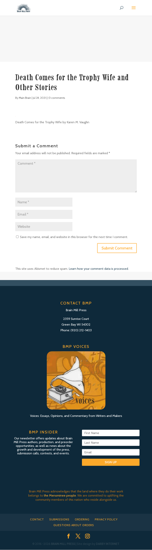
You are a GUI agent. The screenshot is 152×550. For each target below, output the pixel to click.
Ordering (82, 519)
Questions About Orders (73, 525)
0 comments (57, 98)
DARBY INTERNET (107, 544)
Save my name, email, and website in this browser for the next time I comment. (74, 237)
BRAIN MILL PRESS (63, 544)
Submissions (59, 519)
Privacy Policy (106, 519)
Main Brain (25, 98)
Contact (37, 519)
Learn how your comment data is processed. (99, 269)
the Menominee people (60, 495)
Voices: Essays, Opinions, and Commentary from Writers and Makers (76, 416)
